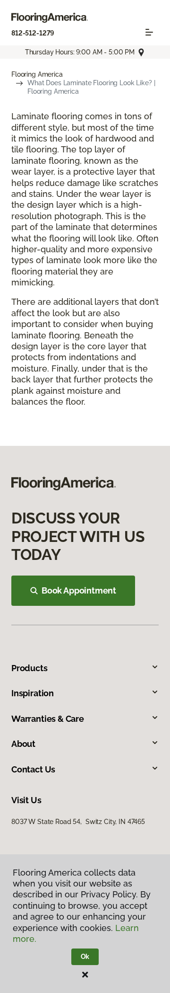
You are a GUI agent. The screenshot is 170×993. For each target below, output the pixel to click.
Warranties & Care (47, 719)
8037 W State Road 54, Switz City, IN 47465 (78, 821)
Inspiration (32, 693)
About (23, 744)
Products (29, 668)
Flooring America (37, 74)
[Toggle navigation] (149, 32)
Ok (85, 956)
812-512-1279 (32, 33)
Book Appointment (79, 590)
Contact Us (33, 769)
